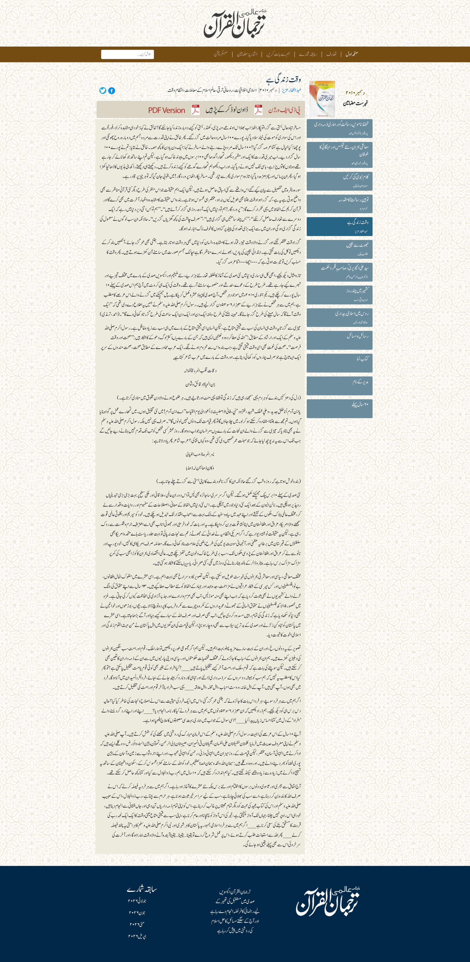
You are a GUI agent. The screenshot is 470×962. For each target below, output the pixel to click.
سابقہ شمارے (308, 54)
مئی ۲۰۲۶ (137, 925)
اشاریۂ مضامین (247, 54)
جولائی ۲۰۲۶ (137, 901)
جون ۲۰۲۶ (137, 913)
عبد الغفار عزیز (291, 90)
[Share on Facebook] (110, 90)
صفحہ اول (351, 54)
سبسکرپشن (221, 54)
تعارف (331, 54)
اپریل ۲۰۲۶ (137, 936)
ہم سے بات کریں (278, 54)
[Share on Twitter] (102, 90)
